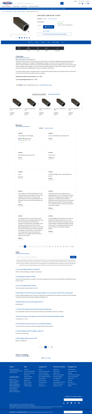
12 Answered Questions (52, 18)
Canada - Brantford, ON (13, 390)
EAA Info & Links (56, 373)
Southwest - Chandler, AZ (14, 381)
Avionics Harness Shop (72, 371)
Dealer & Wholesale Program (29, 371)
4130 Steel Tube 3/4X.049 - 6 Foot (16, 109)
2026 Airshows (56, 369)
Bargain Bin (70, 373)
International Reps (42, 378)
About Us (40, 369)
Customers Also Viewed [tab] (54, 94)
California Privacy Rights (13, 404)
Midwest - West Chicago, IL (14, 384)
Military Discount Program (58, 384)
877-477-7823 (81, 1)
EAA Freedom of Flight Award (44, 374)
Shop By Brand (16, 6)
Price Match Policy (27, 378)
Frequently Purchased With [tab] (39, 94)
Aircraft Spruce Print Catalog (44, 371)
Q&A (48, 42)
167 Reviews (44, 18)
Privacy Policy (33, 405)
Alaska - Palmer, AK (13, 388)
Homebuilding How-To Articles (59, 382)
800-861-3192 (19, 370)
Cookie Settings (30, 404)
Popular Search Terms (57, 385)
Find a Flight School (57, 378)
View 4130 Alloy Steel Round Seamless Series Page (55, 34)
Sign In (80, 3)
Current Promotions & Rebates (74, 374)
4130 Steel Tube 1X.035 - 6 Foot (30, 109)
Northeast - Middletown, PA (14, 385)
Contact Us (88, 1)
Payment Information (28, 376)
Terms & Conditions (28, 385)
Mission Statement (42, 380)
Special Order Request (72, 384)
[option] (20, 24)
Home (4, 11)
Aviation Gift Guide (71, 369)
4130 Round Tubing (21, 11)
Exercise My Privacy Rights (22, 404)
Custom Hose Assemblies (73, 376)
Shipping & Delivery (27, 384)
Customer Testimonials (43, 373)
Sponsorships (41, 384)
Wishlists (75, 1)
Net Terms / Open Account (29, 373)
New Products (70, 382)
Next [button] (81, 108)
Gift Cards (70, 380)
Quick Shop (16, 115)
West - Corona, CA (12, 379)
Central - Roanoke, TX (13, 382)
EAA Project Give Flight (57, 376)
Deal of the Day (71, 378)
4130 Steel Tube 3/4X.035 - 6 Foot (60, 109)
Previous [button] (10, 108)
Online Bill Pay (26, 374)
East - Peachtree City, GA (14, 387)
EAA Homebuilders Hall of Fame (45, 376)
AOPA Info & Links (56, 371)
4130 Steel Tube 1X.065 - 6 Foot (74, 109)
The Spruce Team (42, 385)
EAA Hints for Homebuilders (58, 374)
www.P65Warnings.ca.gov (46, 85)
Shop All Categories (6, 6)
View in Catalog (55, 42)
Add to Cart (49, 26)
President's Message (43, 382)
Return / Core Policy (28, 382)
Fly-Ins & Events (56, 380)
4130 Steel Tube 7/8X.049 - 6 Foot (45, 109)
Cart (87, 3)
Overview (37, 42)
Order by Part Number (34, 6)
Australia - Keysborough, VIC (14, 391)
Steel (15, 11)
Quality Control (27, 380)
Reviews (43, 42)
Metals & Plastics (9, 11)
